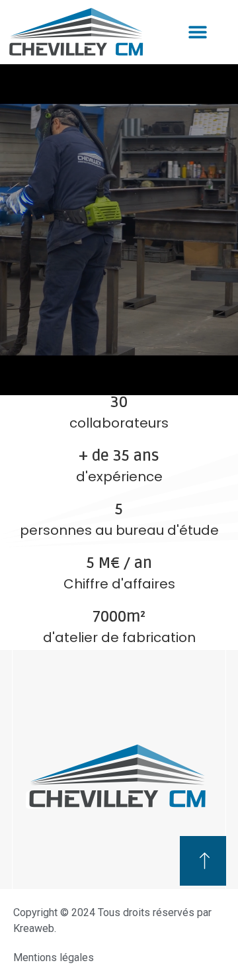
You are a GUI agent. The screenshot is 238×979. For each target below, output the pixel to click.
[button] (197, 31)
